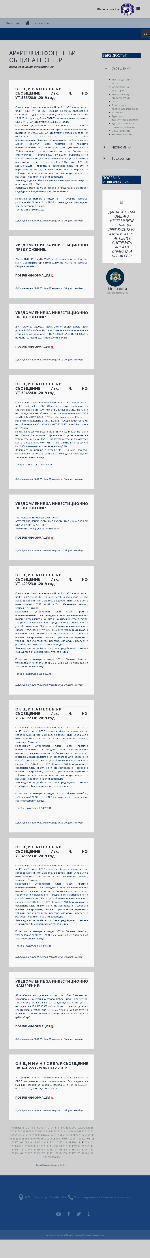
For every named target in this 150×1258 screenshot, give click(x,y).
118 (65, 1142)
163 (12, 1153)
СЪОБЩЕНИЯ (121, 69)
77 (83, 1135)
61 (33, 1135)
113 (43, 1142)
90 (38, 1138)
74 (73, 1135)
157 (69, 1149)
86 (26, 1138)
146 (21, 1149)
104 (88, 1138)
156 (65, 1149)
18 (67, 1127)
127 (21, 1146)
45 (67, 1131)
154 (56, 1149)
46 (70, 1131)
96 (57, 1138)
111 (34, 1142)
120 (74, 1142)
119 (69, 1142)
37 (42, 1131)
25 (88, 1127)
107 (16, 1142)
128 (25, 1146)
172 (52, 1153)
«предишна (17, 1127)
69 (58, 1135)
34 (33, 1131)
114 (47, 1142)
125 (12, 1146)
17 (64, 1127)
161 (87, 1149)
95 (54, 1138)
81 (10, 1138)
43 (61, 1131)
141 (82, 1146)
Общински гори (121, 130)
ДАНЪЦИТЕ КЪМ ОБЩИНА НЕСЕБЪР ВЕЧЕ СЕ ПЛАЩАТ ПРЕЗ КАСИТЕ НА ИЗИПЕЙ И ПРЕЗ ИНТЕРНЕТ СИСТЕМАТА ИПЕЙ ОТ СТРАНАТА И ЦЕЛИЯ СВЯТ (122, 233)
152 (47, 1149)
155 (60, 1149)
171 (47, 1153)
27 (11, 1131)
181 (91, 1153)
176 (69, 1153)
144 (12, 1149)
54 (11, 1135)
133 (47, 1146)
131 (38, 1146)
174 (60, 1153)
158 (74, 1149)
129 (30, 1146)
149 (34, 1149)
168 (34, 1153)
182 (45, 1157)
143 (91, 1146)
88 (32, 1138)
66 (48, 1135)
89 (35, 1138)
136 (60, 1146)
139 (74, 1146)
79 (89, 1135)
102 (79, 1138)
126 (16, 1146)
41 (55, 1131)
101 (75, 1138)
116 (56, 1142)
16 (60, 1127)
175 (65, 1153)
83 (17, 1138)
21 (76, 1127)
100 (70, 1138)
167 (30, 1153)
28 (14, 1131)
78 (86, 1135)
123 (87, 1142)
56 (17, 1135)
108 (21, 1142)
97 (60, 1138)
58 (23, 1135)
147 (25, 1149)
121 (78, 1142)
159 (78, 1149)
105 (92, 1138)
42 (58, 1131)
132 (43, 1146)
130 (34, 1146)
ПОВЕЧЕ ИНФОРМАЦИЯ (33, 275)
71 (64, 1135)
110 (30, 1142)
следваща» (54, 1157)
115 (52, 1142)
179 (82, 1153)
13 (51, 1127)
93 (48, 1138)
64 (42, 1135)
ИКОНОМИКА (121, 147)
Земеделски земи (122, 134)
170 (43, 1153)
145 (16, 1149)
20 (73, 1127)
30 (20, 1131)
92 (45, 1138)
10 (42, 1127)
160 (82, 1149)
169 (38, 1153)
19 (70, 1127)
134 (52, 1146)
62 (36, 1135)
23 (82, 1127)
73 (70, 1135)
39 (48, 1131)
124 (91, 1142)
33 (30, 1131)
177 (74, 1153)
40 (51, 1131)
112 (38, 1142)
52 (89, 1131)
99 (66, 1138)
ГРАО (115, 101)
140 (78, 1146)
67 (51, 1135)
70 (61, 1135)
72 (67, 1135)
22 (79, 1127)
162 (91, 1149)
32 (27, 1131)
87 (29, 1138)
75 (76, 1135)
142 (87, 1146)
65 (45, 1135)
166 (25, 1153)
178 (78, 1153)
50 (83, 1131)
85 (23, 1138)
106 (12, 1142)
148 (30, 1149)
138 (69, 1146)
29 (17, 1131)
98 (63, 1138)
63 (39, 1135)
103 (83, 1138)
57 (20, 1135)
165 (21, 1153)
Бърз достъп (121, 159)
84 (20, 1138)
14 (54, 1127)
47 (73, 1131)
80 (92, 1135)
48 (76, 1131)
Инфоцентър (42, 23)
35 (36, 1131)
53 (92, 1131)
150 (38, 1149)
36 (39, 1131)
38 (45, 1131)
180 (87, 1153)
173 (56, 1153)
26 (92, 1127)
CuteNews (63, 1165)
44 (64, 1131)
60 (30, 1135)
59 (27, 1135)
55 (14, 1135)
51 (86, 1131)
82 (13, 1138)
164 (16, 1153)
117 (60, 1142)
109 (25, 1142)
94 (51, 1138)
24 (85, 1127)
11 (45, 1127)
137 (65, 1146)
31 (23, 1131)
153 (52, 1149)
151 (43, 1149)
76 (79, 1135)
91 (41, 1138)
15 (57, 1127)
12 (48, 1127)
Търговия (117, 112)
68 (55, 1135)
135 (56, 1146)
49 (79, 1131)
